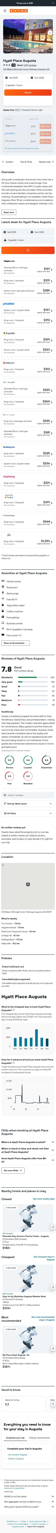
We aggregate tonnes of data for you (22, 1501)
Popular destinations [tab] (39, 1437)
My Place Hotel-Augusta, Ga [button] (16, 1355)
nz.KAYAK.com (11, 1521)
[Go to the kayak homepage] (19, 10)
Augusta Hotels (18, 1526)
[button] (53, 3)
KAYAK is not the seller (15, 1496)
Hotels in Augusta (15, 1458)
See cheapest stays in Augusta (44, 1258)
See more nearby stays (44, 1198)
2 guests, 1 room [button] (14, 85)
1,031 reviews (30, 65)
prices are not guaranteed (14, 1488)
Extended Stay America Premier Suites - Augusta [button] (26, 1236)
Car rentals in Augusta (17, 1454)
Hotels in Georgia (38, 1524)
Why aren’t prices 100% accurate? (21, 1506)
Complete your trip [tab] (15, 1437)
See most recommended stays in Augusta (43, 1318)
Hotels (23, 1521)
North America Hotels (37, 1521)
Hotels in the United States (17, 1524)
